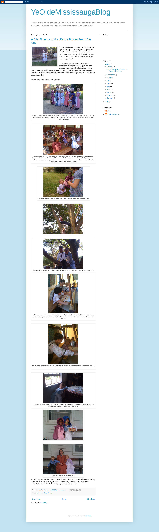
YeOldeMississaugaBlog (71, 12)
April (109, 89)
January (110, 98)
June (109, 83)
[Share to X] (74, 490)
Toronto (50, 493)
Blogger (88, 516)
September (111, 75)
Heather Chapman (113, 114)
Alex (108, 111)
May (108, 86)
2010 (107, 102)
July (108, 81)
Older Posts (91, 499)
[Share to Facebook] (77, 490)
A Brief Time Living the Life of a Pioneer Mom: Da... (117, 70)
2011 (107, 64)
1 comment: (62, 490)
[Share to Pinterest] (79, 490)
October (110, 67)
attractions (40, 493)
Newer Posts (36, 499)
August (109, 78)
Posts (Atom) (44, 502)
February (110, 95)
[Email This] (70, 490)
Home (64, 499)
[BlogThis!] (72, 490)
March (109, 92)
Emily (45, 493)
